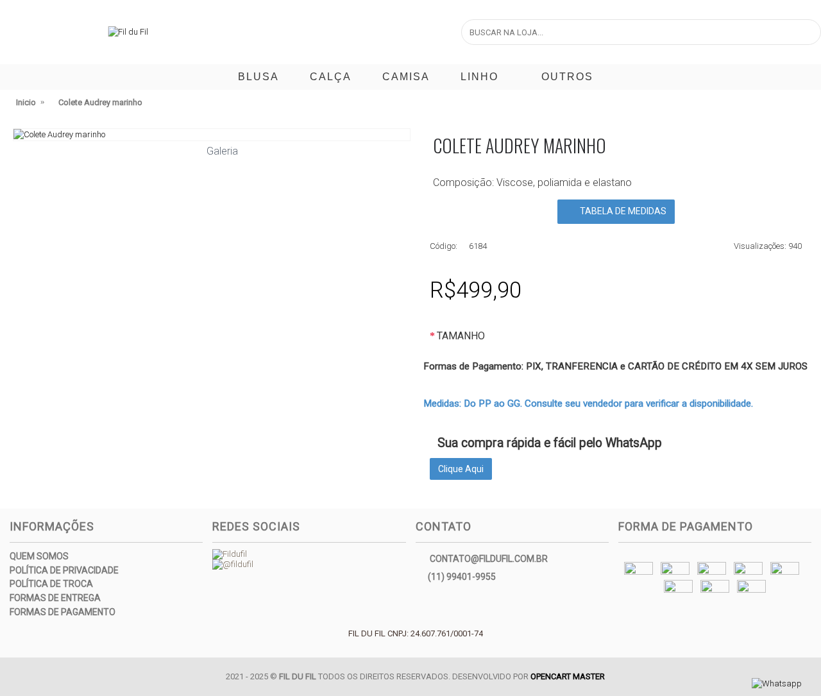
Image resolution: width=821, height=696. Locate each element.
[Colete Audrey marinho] (211, 134)
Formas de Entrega (55, 598)
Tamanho (461, 336)
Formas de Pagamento (62, 612)
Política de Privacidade (64, 570)
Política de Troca (51, 584)
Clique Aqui (461, 469)
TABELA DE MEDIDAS (622, 211)
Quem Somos (39, 556)
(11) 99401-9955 (462, 577)
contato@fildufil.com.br (489, 559)
